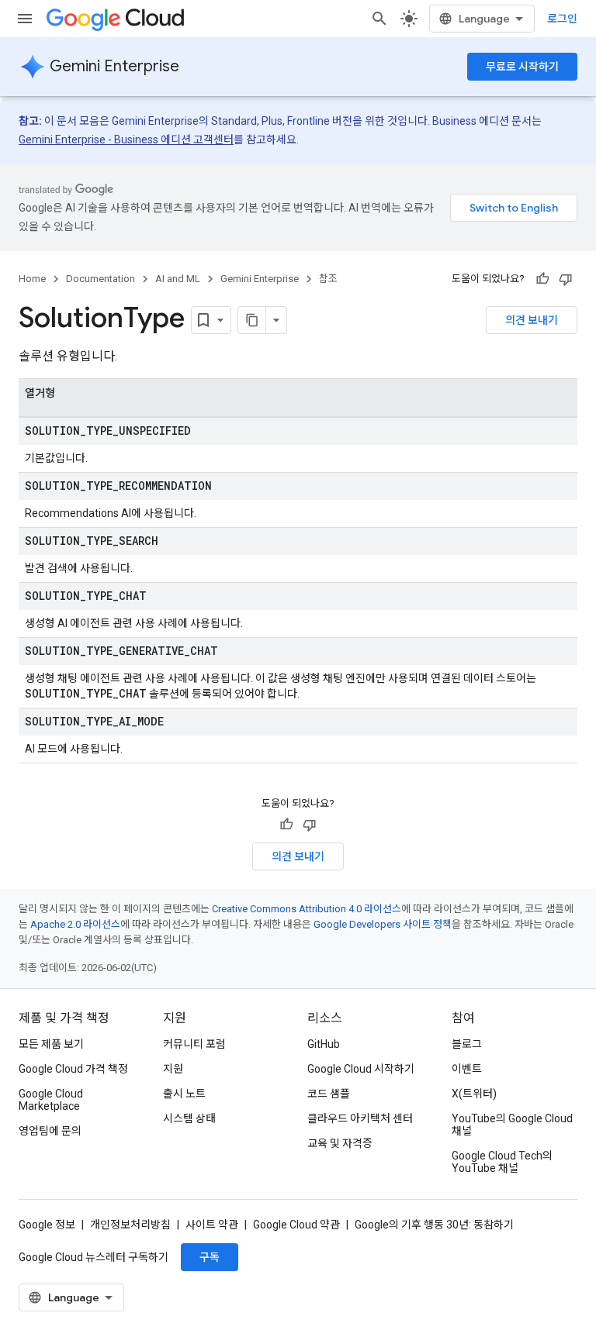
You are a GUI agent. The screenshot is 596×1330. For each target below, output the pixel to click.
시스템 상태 (189, 1118)
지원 (173, 1069)
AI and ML (177, 278)
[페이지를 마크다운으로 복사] (252, 320)
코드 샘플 (328, 1093)
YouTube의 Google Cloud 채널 (512, 1124)
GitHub (323, 1044)
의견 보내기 (531, 320)
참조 (328, 278)
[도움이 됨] (542, 279)
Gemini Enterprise (114, 66)
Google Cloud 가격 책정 (73, 1069)
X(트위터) (474, 1093)
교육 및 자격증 (339, 1143)
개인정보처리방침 (130, 1224)
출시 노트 (184, 1093)
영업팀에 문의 (50, 1131)
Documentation (100, 278)
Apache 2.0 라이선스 (75, 924)
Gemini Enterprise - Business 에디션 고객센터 (126, 139)
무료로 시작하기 (522, 67)
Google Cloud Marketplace (51, 1099)
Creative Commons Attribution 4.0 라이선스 (306, 909)
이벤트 (467, 1069)
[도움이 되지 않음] (565, 279)
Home (32, 278)
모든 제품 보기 (51, 1044)
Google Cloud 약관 (296, 1224)
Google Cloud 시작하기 (360, 1069)
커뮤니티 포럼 (194, 1044)
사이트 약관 (211, 1224)
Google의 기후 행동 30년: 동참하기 (434, 1224)
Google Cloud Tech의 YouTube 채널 (502, 1161)
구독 (209, 1257)
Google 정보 (47, 1224)
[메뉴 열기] (24, 18)
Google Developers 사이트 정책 (383, 924)
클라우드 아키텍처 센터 (360, 1118)
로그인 (562, 18)
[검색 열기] (379, 18)
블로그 (467, 1044)
